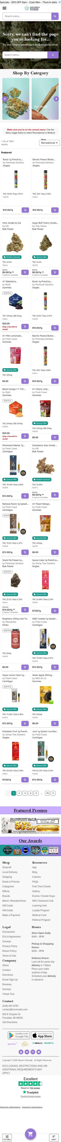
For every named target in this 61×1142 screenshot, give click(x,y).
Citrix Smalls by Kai (11, 223)
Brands (6, 896)
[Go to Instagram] (32, 1052)
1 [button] (13, 793)
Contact (6, 970)
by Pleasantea (9, 621)
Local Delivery (9, 872)
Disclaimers (8, 932)
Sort (53, 1139)
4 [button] (30, 793)
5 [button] (36, 793)
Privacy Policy (9, 946)
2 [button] (19, 793)
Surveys (6, 941)
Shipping (7, 877)
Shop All (6, 867)
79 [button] (47, 793)
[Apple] (21, 1052)
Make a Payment (11, 915)
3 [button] (25, 793)
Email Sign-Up (10, 979)
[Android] (27, 1052)
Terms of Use (9, 955)
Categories (8, 886)
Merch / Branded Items (14, 901)
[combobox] (8, 271)
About (5, 965)
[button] (4, 8)
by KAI (5, 226)
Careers (36, 877)
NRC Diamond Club (42, 901)
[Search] (54, 16)
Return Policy (9, 951)
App (34, 867)
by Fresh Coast (9, 339)
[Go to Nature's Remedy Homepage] (32, 8)
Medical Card (39, 915)
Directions (7, 975)
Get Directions (9, 1022)
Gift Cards (7, 905)
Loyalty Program (40, 910)
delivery (36, 965)
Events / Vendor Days (43, 896)
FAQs (35, 881)
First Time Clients (41, 886)
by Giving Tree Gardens (43, 563)
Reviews (7, 984)
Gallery (36, 891)
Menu (43, 140)
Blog (34, 872)
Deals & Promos (11, 881)
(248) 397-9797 (10, 1006)
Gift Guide (7, 910)
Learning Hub (39, 905)
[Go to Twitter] (38, 1052)
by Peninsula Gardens (13, 162)
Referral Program (41, 920)
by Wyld (6, 284)
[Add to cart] (25, 210)
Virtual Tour (8, 994)
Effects (5, 891)
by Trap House (39, 226)
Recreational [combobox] (48, 142)
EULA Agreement (11, 936)
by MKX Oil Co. (39, 678)
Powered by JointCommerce (10, 1107)
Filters (7, 1139)
